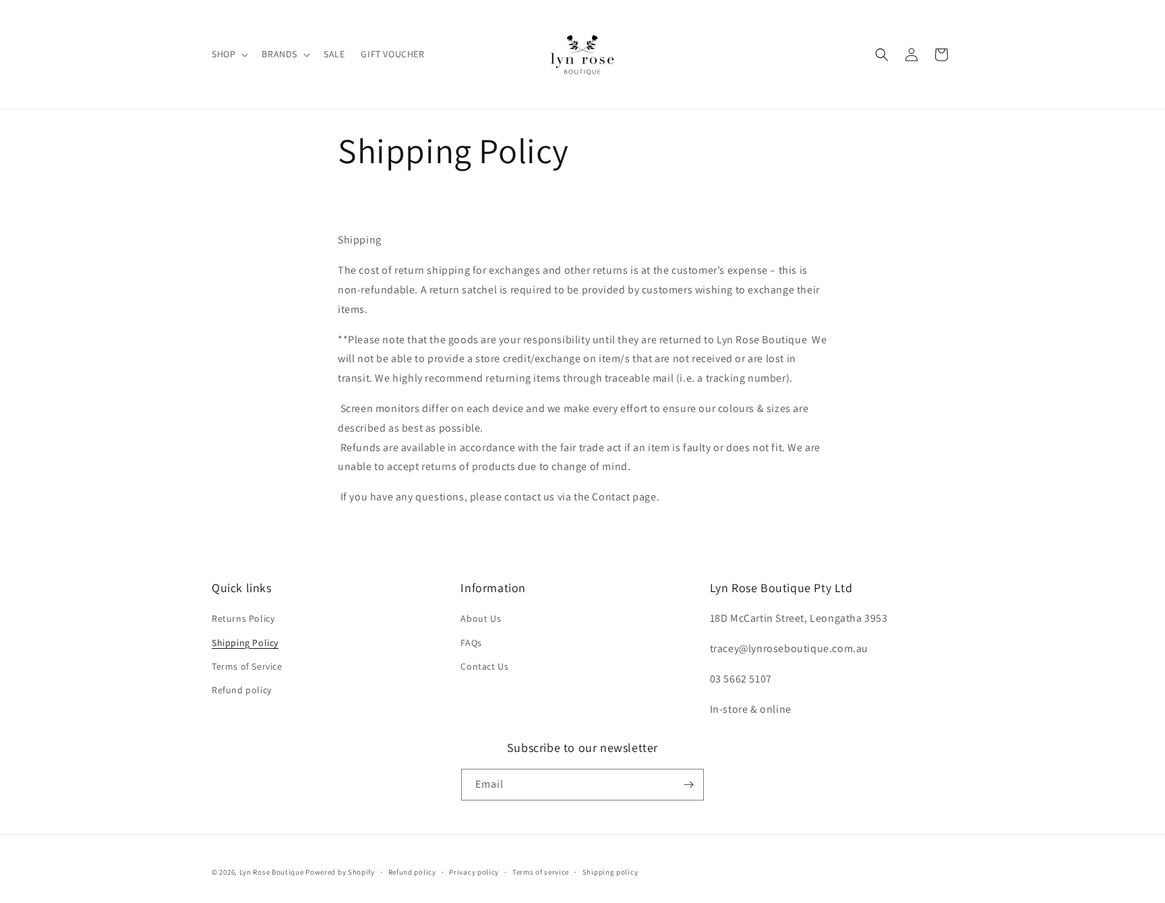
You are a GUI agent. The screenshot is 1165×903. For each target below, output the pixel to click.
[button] (228, 54)
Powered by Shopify (340, 872)
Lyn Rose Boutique (271, 872)
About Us (480, 618)
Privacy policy (474, 872)
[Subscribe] (688, 784)
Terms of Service (247, 666)
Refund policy (242, 690)
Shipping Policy (245, 643)
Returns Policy (243, 618)
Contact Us (484, 666)
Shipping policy (610, 872)
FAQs (470, 643)
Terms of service (540, 872)
